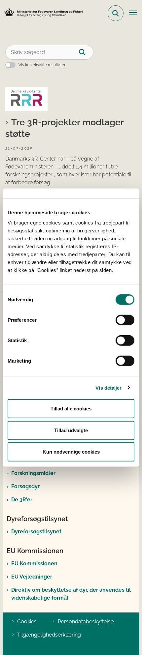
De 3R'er (21, 499)
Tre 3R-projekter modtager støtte (64, 128)
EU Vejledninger (31, 577)
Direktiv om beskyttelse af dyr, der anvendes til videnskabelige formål (71, 594)
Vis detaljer (108, 387)
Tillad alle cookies (71, 408)
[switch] (125, 320)
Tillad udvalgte (71, 430)
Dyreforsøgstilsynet (36, 531)
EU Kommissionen (34, 563)
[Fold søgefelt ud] (116, 13)
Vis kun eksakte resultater (41, 65)
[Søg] (86, 52)
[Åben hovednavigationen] (135, 13)
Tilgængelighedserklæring (49, 635)
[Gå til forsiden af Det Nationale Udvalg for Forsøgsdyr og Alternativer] (41, 13)
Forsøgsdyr (25, 486)
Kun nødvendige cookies (71, 452)
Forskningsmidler (33, 473)
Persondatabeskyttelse (86, 621)
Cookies (27, 621)
